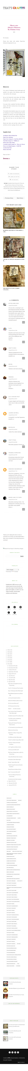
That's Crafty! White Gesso (11, 921)
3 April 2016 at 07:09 (13, 454)
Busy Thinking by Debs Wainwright (15, 690)
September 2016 (12, 671)
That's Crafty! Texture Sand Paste (13, 919)
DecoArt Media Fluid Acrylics (12, 811)
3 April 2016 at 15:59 (13, 499)
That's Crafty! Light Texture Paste (13, 899)
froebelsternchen (15, 452)
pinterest (8, 614)
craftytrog (12, 440)
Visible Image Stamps (10, 965)
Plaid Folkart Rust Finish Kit (12, 849)
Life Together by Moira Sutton (14, 747)
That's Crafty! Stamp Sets (11, 908)
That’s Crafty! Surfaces (11, 943)
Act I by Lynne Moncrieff (13, 703)
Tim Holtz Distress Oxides (11, 950)
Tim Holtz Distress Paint (11, 952)
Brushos (19, 800)
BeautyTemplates (14, 1057)
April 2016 (11, 681)
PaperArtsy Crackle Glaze (11, 842)
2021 (8, 653)
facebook (9, 609)
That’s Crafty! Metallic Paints (12, 928)
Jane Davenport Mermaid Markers (13, 822)
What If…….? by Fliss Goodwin (14, 708)
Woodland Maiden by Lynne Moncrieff (17, 988)
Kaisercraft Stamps (10, 824)
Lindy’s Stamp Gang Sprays (11, 831)
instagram (15, 614)
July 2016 (11, 675)
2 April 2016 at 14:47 (13, 366)
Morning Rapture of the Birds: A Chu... (13, 231)
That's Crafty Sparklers (11, 880)
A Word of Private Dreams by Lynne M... (13, 260)
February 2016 (12, 783)
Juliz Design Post (14, 396)
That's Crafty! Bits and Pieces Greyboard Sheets (14, 888)
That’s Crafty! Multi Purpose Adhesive (14, 930)
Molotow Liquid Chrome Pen (12, 835)
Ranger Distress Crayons (11, 858)
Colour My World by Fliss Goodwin (15, 756)
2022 (8, 651)
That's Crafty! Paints (10, 903)
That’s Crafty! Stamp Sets (11, 939)
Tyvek (18, 963)
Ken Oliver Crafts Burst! (11, 829)
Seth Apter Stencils (10, 867)
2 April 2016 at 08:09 (13, 305)
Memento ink (9, 833)
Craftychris (12, 348)
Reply (24, 322)
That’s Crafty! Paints (10, 932)
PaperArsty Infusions (11, 840)
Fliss (10, 328)
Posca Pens (9, 851)
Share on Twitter (14, 176)
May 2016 (11, 679)
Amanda (11, 377)
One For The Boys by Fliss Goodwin (15, 688)
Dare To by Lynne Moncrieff (14, 772)
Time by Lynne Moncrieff (13, 749)
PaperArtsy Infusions (8, 186)
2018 (8, 659)
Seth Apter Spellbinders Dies (12, 865)
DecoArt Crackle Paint (11, 809)
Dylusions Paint (9, 815)
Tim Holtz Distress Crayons (11, 948)
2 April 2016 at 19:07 (13, 415)
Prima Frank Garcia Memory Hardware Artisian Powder (14, 854)
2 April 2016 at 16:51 (13, 379)
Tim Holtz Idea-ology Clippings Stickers (14, 954)
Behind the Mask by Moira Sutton (15, 700)
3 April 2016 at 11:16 (13, 471)
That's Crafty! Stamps (10, 910)
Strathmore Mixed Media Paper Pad (13, 878)
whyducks (12, 427)
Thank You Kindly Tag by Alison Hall (15, 739)
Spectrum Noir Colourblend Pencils (13, 869)
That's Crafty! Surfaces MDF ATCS (13, 914)
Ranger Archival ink (10, 856)
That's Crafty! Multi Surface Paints (13, 901)
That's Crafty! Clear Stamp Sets (12, 892)
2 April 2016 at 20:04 (13, 429)
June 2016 (11, 677)
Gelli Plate (8, 820)
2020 (8, 655)
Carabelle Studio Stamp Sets (12, 802)
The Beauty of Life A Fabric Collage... (11, 289)
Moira (10, 364)
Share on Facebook (14, 173)
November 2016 (12, 667)
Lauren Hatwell (14, 412)
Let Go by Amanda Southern (14, 697)
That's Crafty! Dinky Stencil (12, 894)
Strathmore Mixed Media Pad (16, 188)
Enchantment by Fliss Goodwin (14, 779)
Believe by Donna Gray (13, 730)
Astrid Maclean (14, 303)
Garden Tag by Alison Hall (13, 762)
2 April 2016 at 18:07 (13, 398)
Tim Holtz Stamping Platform (12, 961)
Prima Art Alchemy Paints (17, 851)
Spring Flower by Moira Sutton (14, 769)
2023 (8, 649)
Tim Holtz (18, 943)
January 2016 (11, 785)
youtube (20, 609)
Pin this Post (15, 179)
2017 (8, 661)
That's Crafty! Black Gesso (11, 890)
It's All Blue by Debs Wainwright (14, 737)
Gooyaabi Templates (7, 1060)
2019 (8, 657)
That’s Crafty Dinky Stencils (12, 923)
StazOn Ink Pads (9, 876)
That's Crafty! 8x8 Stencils (11, 885)
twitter (14, 609)
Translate (16, 571)
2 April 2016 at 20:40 (13, 442)
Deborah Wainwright (15, 469)
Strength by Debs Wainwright (14, 759)
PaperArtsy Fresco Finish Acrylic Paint (14, 844)
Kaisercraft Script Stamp (17, 185)
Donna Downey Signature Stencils (13, 813)
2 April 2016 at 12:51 (13, 350)
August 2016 (11, 673)
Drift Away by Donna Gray (13, 706)
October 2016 (11, 669)
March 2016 (11, 781)
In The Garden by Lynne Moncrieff (15, 727)
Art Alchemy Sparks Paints (11, 800)
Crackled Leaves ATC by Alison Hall (15, 715)
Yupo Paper (18, 965)
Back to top (21, 1062)
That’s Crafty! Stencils (11, 941)
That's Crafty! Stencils (11, 912)
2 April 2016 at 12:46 (13, 330)
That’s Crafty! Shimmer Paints (12, 934)
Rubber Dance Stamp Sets (11, 860)
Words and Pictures (15, 497)
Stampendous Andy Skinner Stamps (13, 874)
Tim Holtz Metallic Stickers (11, 959)
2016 (8, 663)
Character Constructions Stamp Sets (13, 804)
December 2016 (12, 665)
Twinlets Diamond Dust (11, 963)
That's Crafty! (19, 880)
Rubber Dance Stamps (11, 863)
